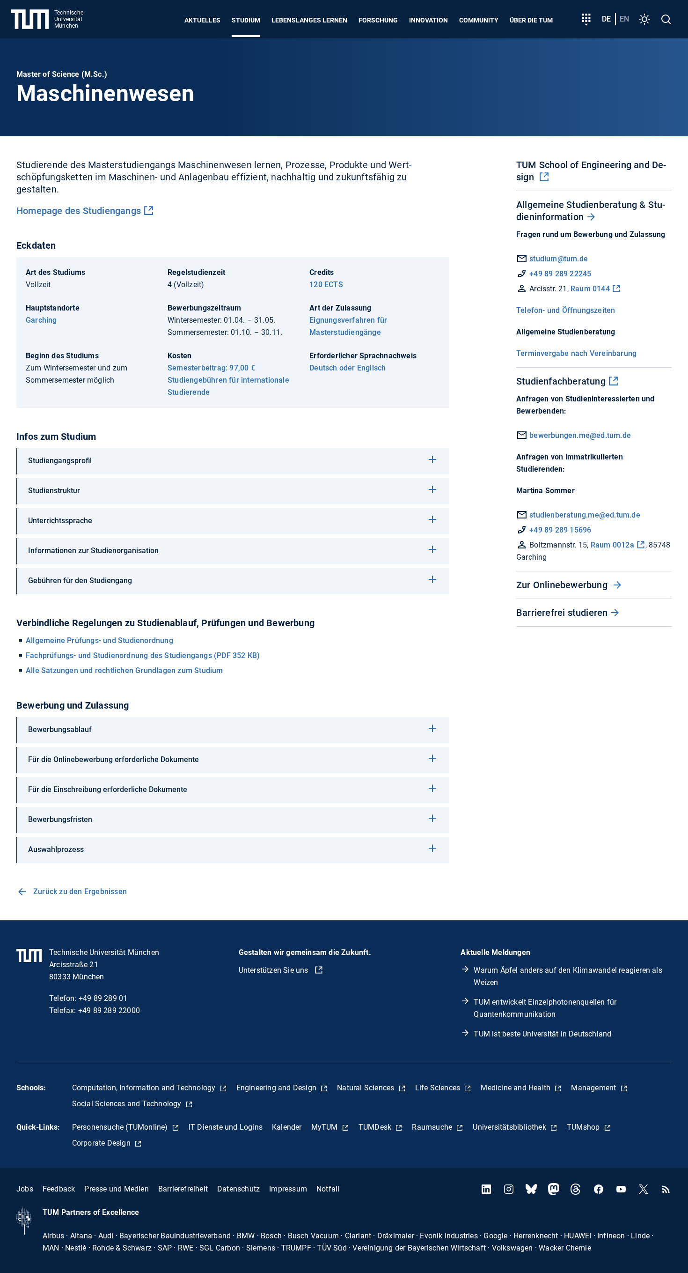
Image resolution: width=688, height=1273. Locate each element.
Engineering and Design (277, 1087)
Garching (41, 320)
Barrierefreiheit (183, 1188)
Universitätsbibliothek (510, 1127)
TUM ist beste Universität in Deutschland (542, 1033)
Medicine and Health (516, 1087)
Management (594, 1087)
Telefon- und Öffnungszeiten (565, 310)
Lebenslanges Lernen (309, 20)
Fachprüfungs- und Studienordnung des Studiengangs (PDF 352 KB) (143, 655)
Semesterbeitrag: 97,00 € (211, 367)
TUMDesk (376, 1127)
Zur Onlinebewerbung (563, 585)
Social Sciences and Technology (127, 1103)
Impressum (288, 1188)
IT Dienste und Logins (226, 1127)
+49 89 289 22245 (560, 273)
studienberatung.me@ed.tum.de (583, 515)
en (624, 19)
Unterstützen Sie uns (274, 970)
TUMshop (584, 1127)
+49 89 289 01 (103, 998)
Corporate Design (102, 1143)
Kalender (287, 1127)
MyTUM (325, 1127)
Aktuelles (202, 20)
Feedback (59, 1188)
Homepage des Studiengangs (78, 210)
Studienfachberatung (561, 381)
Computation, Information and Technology (145, 1087)
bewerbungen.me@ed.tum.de (579, 435)
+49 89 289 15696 (560, 529)
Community (478, 20)
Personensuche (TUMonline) (121, 1127)
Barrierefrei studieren (561, 612)
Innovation (428, 20)
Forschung (378, 20)
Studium (246, 20)
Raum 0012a (612, 544)
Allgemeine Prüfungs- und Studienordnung (99, 640)
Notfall (327, 1188)
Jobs (24, 1188)
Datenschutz (238, 1188)
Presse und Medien (116, 1188)
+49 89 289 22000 (109, 1010)
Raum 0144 (590, 288)
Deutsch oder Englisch (347, 367)
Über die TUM (531, 20)
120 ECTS (326, 284)
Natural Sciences (366, 1087)
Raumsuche (433, 1127)
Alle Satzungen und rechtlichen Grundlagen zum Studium (124, 670)
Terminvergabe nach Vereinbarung (576, 353)
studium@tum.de (558, 258)
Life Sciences (438, 1087)
